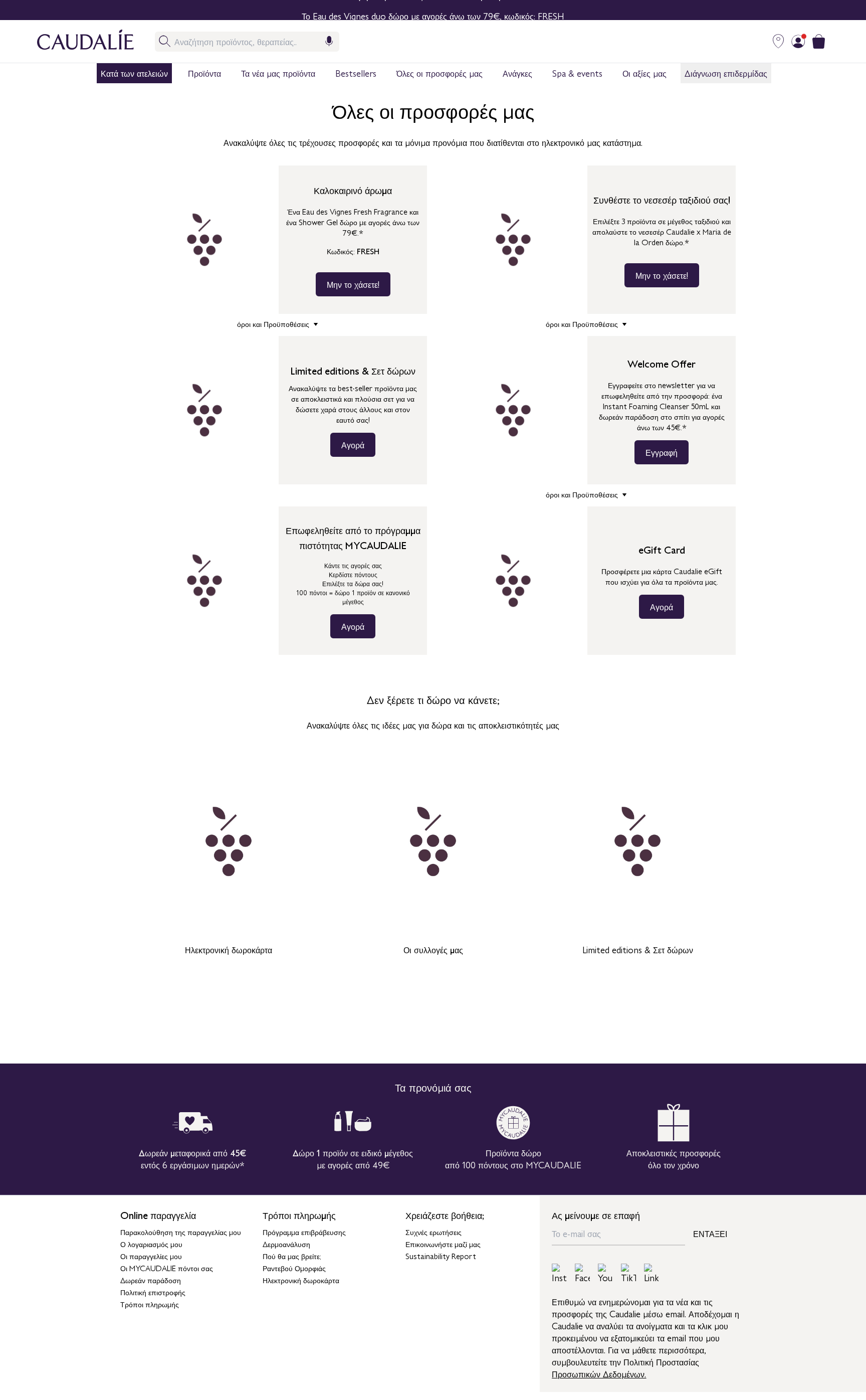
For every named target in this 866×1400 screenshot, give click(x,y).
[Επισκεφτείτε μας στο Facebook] (582, 1274)
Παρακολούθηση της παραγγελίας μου (180, 1232)
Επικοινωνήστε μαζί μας (443, 1244)
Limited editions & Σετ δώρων (637, 949)
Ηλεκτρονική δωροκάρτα (228, 949)
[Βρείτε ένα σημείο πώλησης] (778, 41)
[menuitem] (134, 73)
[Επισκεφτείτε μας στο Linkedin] (651, 1274)
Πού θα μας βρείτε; (292, 1256)
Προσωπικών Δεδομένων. (599, 1373)
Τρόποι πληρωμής (149, 1304)
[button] (134, 73)
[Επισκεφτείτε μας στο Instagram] (559, 1274)
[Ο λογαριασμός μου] (798, 41)
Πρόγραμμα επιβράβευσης (304, 1232)
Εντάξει (710, 1233)
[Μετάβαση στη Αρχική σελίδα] (75, 41)
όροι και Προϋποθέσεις (274, 323)
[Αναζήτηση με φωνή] (329, 41)
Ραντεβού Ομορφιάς (294, 1268)
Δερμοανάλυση (286, 1244)
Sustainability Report (440, 1256)
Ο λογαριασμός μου (151, 1244)
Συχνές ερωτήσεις (433, 1232)
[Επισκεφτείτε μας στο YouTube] (605, 1274)
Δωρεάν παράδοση (150, 1280)
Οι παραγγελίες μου (151, 1256)
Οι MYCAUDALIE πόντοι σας (166, 1268)
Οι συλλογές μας (433, 949)
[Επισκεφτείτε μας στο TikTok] (628, 1274)
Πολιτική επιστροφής (152, 1292)
